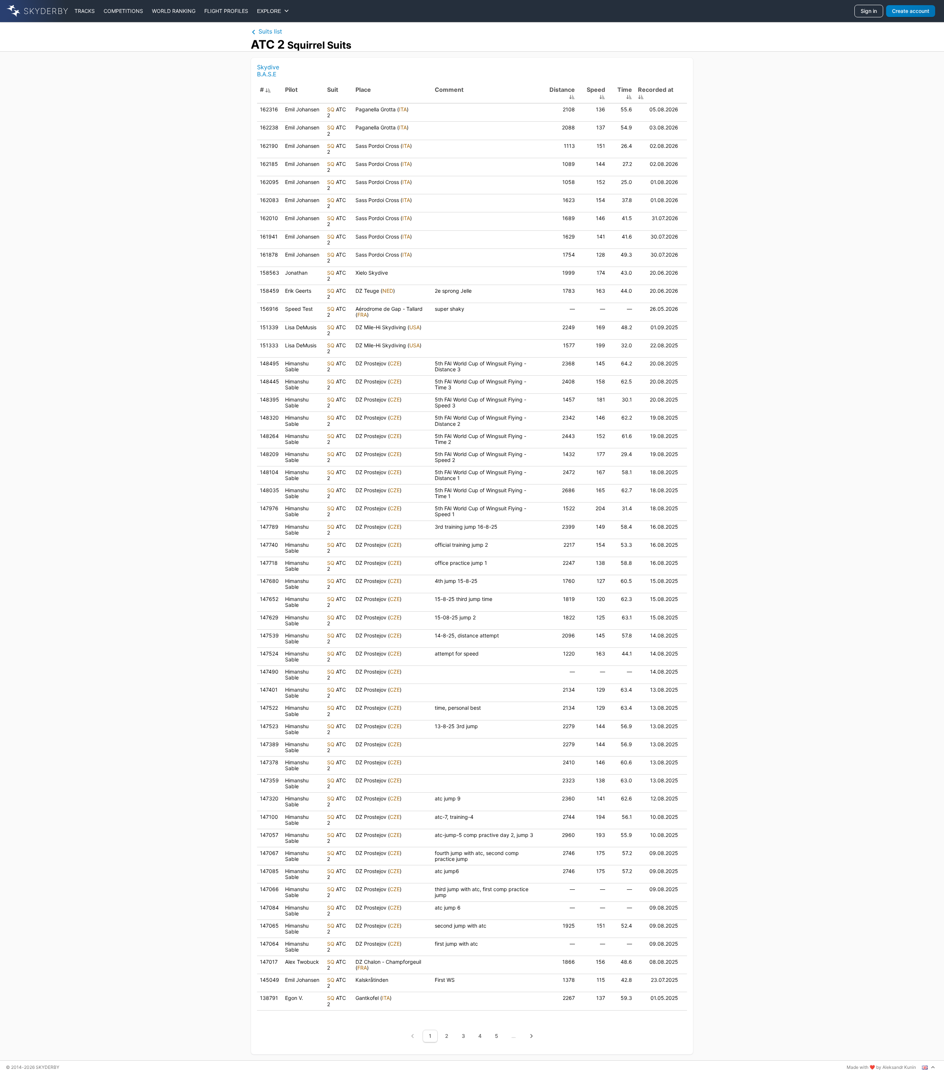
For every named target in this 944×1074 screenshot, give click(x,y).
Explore (270, 11)
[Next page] (531, 1036)
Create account (910, 11)
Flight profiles (226, 11)
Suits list (269, 31)
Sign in (869, 11)
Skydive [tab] (268, 67)
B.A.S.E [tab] (267, 74)
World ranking (173, 11)
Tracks (84, 11)
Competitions (123, 11)
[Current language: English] (928, 1067)
